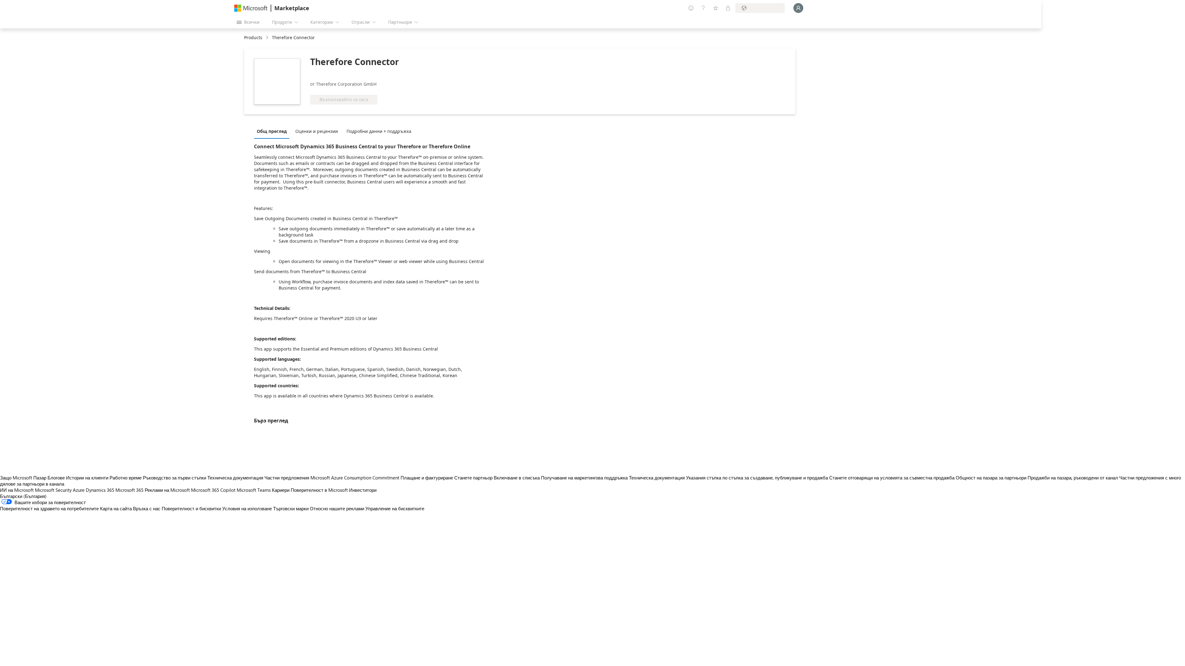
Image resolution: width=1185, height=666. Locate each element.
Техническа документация (235, 478)
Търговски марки (291, 508)
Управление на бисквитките (394, 508)
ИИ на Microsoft (17, 490)
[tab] (273, 131)
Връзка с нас (146, 508)
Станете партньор (473, 478)
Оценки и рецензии (316, 131)
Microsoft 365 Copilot (213, 490)
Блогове (56, 478)
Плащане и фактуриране (427, 478)
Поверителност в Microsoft (319, 490)
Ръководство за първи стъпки (174, 478)
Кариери (280, 490)
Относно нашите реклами (337, 508)
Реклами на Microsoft (167, 490)
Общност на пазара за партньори (991, 478)
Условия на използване (247, 508)
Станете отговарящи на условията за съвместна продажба (891, 478)
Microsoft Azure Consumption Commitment (355, 478)
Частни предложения (286, 478)
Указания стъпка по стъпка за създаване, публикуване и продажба (757, 478)
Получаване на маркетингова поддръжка (584, 478)
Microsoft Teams (254, 490)
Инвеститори (362, 490)
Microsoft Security (53, 490)
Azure (79, 490)
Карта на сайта (116, 508)
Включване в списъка (517, 478)
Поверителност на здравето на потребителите (49, 508)
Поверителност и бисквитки (191, 508)
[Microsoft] (251, 8)
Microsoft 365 (129, 490)
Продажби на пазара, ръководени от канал (1073, 478)
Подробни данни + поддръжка (379, 131)
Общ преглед (272, 131)
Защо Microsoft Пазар (23, 478)
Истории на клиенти (87, 478)
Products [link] (253, 37)
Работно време (126, 478)
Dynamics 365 (100, 490)
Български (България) (23, 496)
